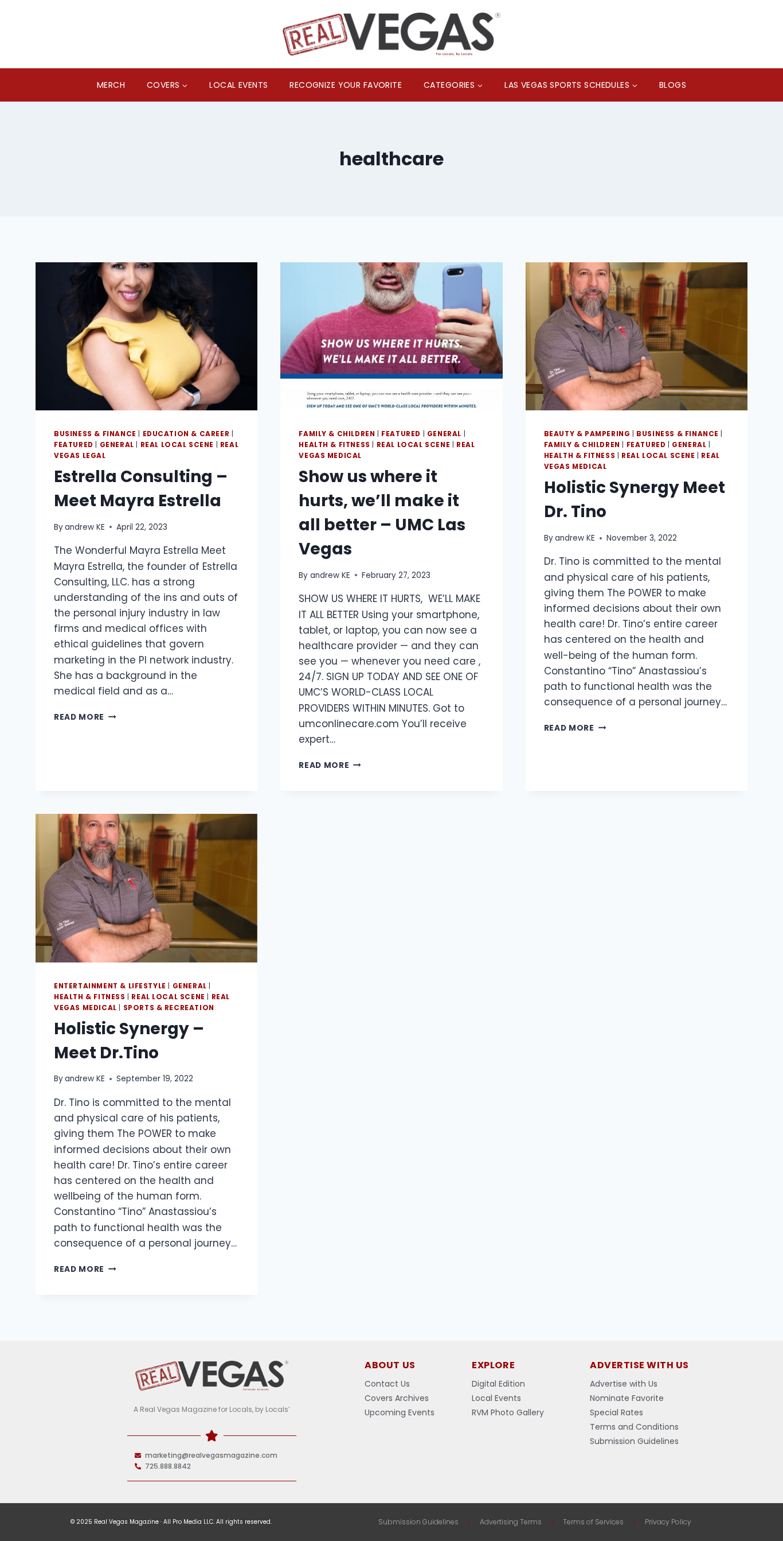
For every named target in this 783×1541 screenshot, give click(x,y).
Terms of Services (593, 1522)
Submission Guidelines (418, 1522)
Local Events (238, 85)
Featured (73, 444)
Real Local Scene (177, 444)
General (117, 444)
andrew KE (85, 527)
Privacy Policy (668, 1522)
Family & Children (337, 433)
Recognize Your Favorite (345, 85)
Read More (85, 717)
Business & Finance (95, 433)
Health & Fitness (334, 444)
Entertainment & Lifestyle (110, 986)
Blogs (672, 85)
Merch (111, 85)
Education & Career (186, 433)
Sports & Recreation (168, 1007)
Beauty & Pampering (587, 433)
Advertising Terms (511, 1522)
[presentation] (146, 336)
